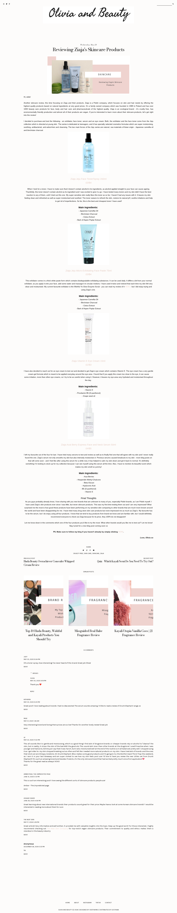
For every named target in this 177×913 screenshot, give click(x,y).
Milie (25, 718)
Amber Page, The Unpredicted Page (37, 774)
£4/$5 (88, 448)
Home (67, 903)
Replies (35, 673)
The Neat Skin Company (57, 828)
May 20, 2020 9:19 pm (38, 681)
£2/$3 (88, 364)
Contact (108, 903)
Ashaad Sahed (29, 798)
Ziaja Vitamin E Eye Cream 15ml (88, 361)
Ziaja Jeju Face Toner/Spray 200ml (88, 179)
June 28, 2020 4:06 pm (32, 801)
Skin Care (87, 553)
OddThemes (94, 910)
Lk (24, 737)
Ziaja (102, 553)
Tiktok (98, 903)
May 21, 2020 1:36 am (31, 721)
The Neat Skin (29, 819)
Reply (26, 667)
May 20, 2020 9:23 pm (32, 702)
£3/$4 (88, 182)
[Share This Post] (86, 550)
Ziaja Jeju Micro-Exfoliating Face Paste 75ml (89, 270)
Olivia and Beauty (65, 910)
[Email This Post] (93, 550)
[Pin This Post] (90, 550)
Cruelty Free (78, 553)
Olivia (32, 678)
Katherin (27, 699)
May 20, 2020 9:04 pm (32, 659)
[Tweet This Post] (83, 550)
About (76, 903)
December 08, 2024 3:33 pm (34, 847)
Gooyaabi (115, 910)
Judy (25, 657)
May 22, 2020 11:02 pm (32, 740)
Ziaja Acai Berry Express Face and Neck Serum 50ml (88, 444)
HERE (127, 287)
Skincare (95, 553)
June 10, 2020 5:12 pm (32, 777)
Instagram (87, 903)
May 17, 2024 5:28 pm (31, 822)
